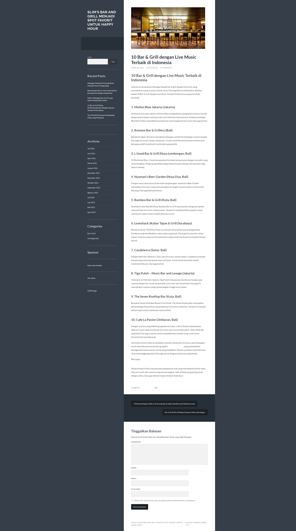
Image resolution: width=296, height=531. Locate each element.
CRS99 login (92, 291)
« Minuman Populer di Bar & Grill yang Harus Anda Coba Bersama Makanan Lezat (164, 404)
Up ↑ (188, 525)
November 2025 (93, 178)
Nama (134, 468)
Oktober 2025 (92, 183)
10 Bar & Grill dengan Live (169, 388)
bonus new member (94, 265)
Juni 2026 (91, 153)
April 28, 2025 (137, 68)
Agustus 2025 (92, 193)
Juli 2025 (91, 197)
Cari (89, 57)
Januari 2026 (92, 168)
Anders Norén (200, 522)
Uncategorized (93, 238)
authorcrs (152, 68)
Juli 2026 (91, 148)
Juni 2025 (91, 202)
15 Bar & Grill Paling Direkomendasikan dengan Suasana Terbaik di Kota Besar (100, 107)
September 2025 (93, 188)
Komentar (136, 442)
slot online (91, 278)
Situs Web (135, 489)
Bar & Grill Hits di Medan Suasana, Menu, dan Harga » (185, 412)
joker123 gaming (175, 346)
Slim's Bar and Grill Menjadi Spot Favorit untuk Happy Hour (101, 20)
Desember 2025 (93, 173)
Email (134, 478)
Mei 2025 (91, 207)
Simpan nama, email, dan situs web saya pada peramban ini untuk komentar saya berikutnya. (165, 500)
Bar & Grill (91, 233)
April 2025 (91, 212)
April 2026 (91, 158)
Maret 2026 (92, 163)
